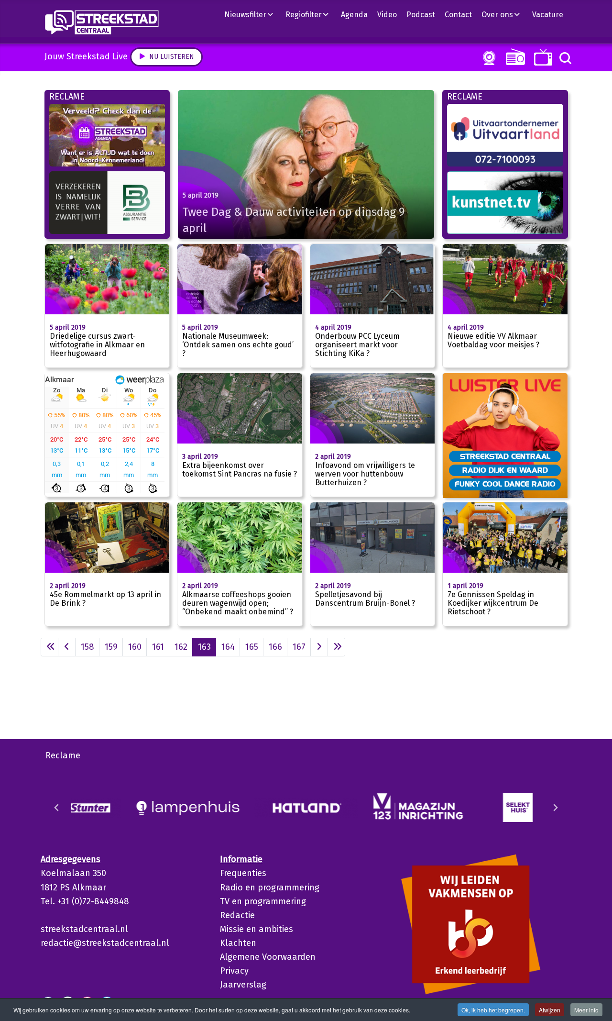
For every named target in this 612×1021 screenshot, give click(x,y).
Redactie (237, 915)
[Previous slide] (57, 807)
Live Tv (541, 57)
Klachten (238, 943)
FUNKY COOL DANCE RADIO (505, 483)
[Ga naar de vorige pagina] (67, 647)
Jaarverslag (243, 984)
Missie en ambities (256, 929)
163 (204, 647)
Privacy (234, 971)
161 (158, 647)
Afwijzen (549, 1010)
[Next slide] (555, 807)
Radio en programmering (269, 887)
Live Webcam (487, 58)
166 (275, 647)
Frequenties (243, 873)
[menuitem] (252, 14)
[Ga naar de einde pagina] (336, 647)
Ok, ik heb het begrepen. (493, 1010)
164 (228, 647)
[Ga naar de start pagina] (49, 647)
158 (87, 647)
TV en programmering (263, 901)
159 (111, 647)
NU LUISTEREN (513, 56)
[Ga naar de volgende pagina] (319, 647)
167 (299, 647)
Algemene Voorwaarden (268, 957)
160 (135, 647)
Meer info (586, 1010)
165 (251, 647)
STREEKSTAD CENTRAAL (505, 456)
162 (181, 647)
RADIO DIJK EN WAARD (505, 470)
